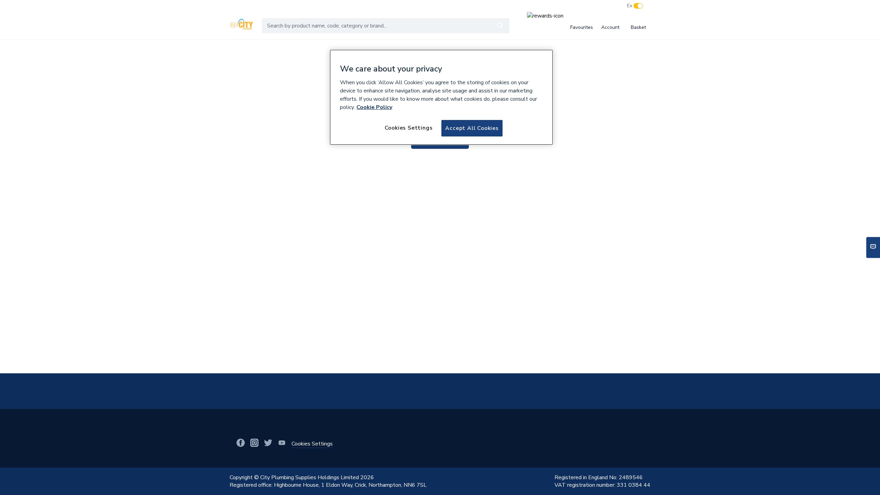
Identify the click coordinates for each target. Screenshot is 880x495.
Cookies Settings (409, 128)
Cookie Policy (374, 107)
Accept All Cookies (471, 128)
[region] (441, 97)
